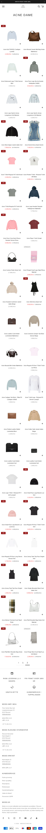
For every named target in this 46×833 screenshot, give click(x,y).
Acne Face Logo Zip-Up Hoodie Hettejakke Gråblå (34, 82)
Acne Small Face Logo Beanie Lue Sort (34, 494)
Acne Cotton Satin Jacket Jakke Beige (34, 430)
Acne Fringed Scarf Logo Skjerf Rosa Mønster (34, 271)
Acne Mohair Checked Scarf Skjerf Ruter (12, 621)
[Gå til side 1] (18, 662)
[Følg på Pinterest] (20, 818)
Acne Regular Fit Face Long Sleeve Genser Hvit (12, 557)
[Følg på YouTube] (25, 818)
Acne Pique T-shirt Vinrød (34, 238)
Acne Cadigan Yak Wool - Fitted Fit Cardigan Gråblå (12, 398)
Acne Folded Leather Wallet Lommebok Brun (12, 430)
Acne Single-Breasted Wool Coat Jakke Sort (34, 589)
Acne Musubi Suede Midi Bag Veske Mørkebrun (34, 50)
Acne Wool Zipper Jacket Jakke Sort (11, 145)
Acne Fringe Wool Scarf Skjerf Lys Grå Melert (34, 653)
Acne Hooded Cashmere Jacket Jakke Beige (12, 303)
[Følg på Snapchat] (37, 818)
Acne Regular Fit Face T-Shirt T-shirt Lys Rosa (34, 366)
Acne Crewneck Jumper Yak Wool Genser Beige (34, 335)
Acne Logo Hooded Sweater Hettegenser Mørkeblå (34, 207)
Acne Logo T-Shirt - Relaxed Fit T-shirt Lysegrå (12, 494)
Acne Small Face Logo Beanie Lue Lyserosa (12, 526)
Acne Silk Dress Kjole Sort (34, 302)
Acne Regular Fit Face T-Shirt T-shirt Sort (34, 526)
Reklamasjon (6, 787)
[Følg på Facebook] (3, 818)
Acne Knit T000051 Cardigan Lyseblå (11, 50)
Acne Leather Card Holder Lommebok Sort (12, 462)
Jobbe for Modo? (7, 793)
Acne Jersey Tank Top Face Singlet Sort (12, 589)
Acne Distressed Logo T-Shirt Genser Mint (12, 82)
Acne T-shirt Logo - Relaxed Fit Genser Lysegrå (34, 398)
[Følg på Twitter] (9, 818)
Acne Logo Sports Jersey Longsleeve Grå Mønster (34, 114)
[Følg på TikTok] (31, 818)
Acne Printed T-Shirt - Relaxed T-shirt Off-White (34, 176)
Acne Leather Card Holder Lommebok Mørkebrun (12, 335)
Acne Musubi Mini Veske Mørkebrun (11, 365)
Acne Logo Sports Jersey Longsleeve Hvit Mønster (12, 114)
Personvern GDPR (7, 796)
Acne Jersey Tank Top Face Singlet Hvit (34, 557)
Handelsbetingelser (8, 790)
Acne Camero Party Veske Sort (12, 270)
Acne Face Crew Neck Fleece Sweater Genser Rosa (12, 239)
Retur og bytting (6, 780)
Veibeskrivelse (6, 714)
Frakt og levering (7, 777)
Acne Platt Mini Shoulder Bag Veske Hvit (11, 653)
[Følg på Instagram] (14, 818)
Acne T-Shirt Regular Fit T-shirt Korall (12, 174)
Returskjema (6, 784)
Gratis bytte (12, 692)
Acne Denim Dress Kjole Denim (34, 145)
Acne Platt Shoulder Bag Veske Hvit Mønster (34, 621)
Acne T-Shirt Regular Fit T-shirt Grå (12, 206)
